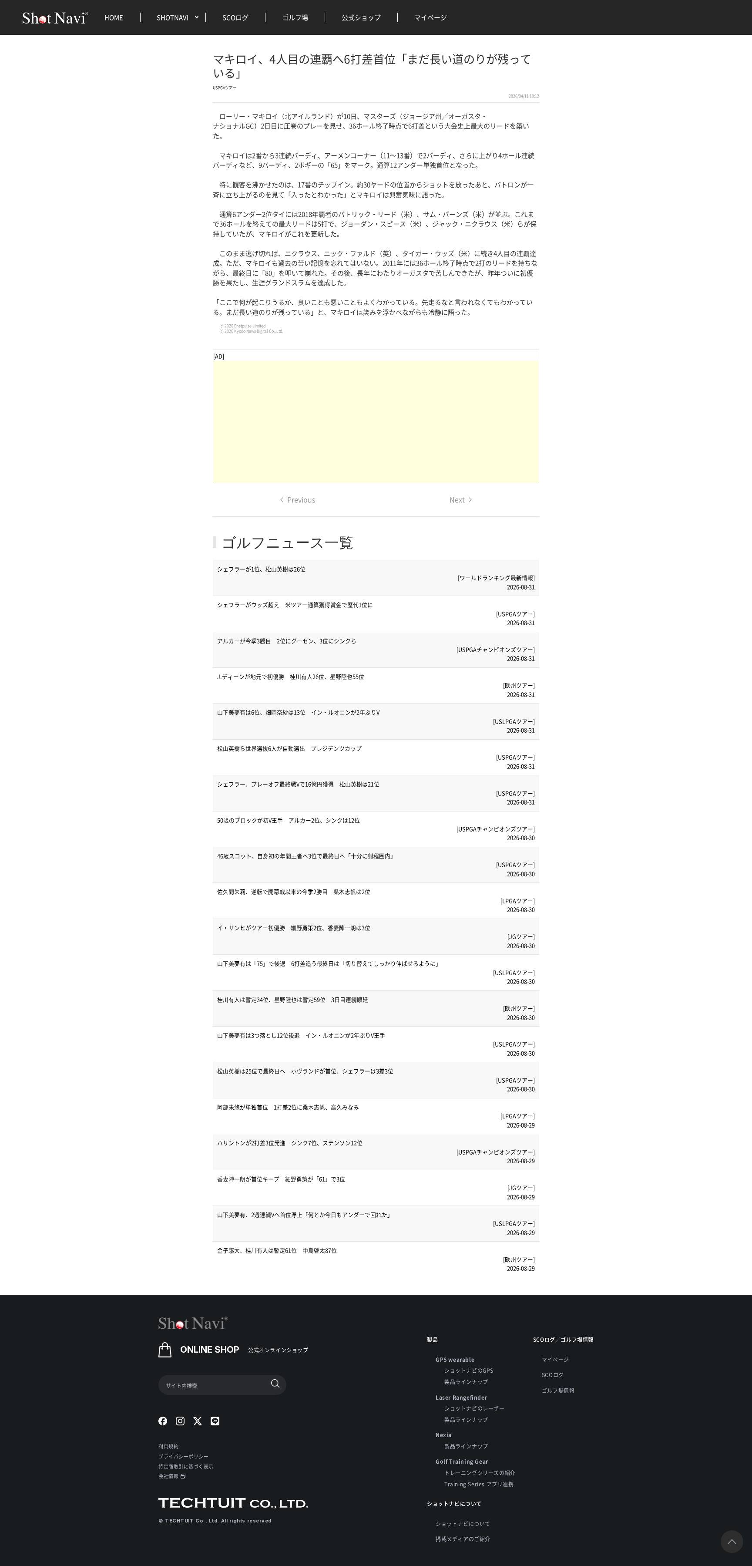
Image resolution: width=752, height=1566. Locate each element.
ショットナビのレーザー (474, 1408)
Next (457, 499)
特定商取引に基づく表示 (186, 1466)
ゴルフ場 (295, 17)
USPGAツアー (225, 88)
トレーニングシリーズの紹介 (480, 1472)
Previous (301, 499)
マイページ (430, 17)
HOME (113, 17)
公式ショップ (361, 17)
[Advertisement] (376, 422)
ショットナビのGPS (469, 1370)
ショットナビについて (463, 1523)
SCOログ (235, 17)
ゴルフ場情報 (558, 1390)
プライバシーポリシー (183, 1456)
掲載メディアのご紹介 (463, 1538)
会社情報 (168, 1475)
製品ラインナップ (466, 1381)
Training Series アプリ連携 (479, 1484)
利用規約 (168, 1446)
